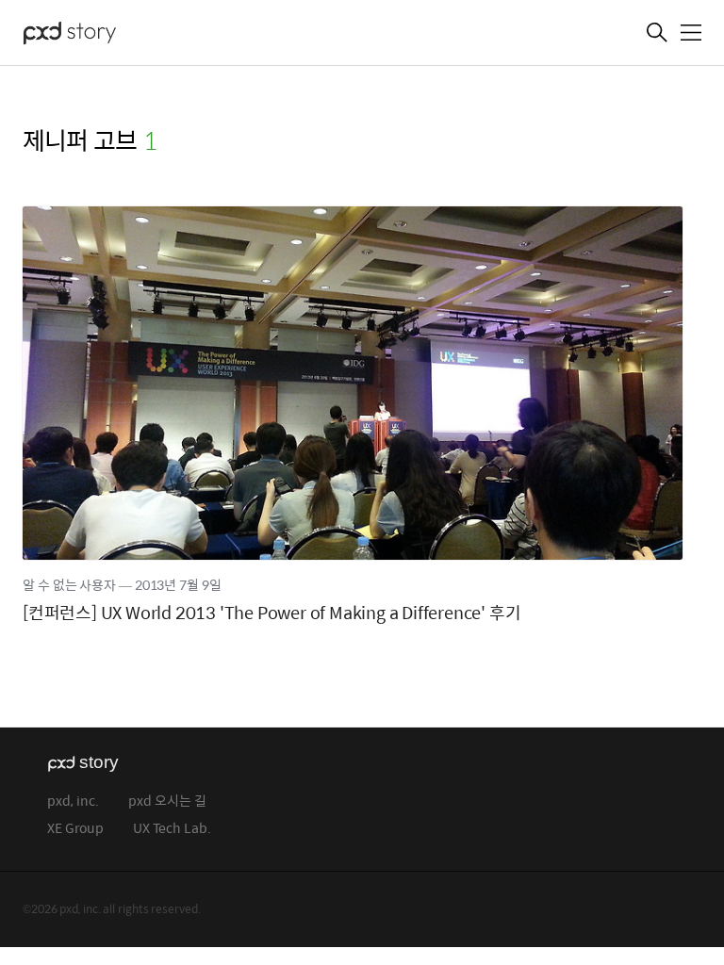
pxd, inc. (73, 801)
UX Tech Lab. (172, 829)
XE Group (75, 829)
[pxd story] (117, 35)
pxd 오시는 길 (167, 801)
